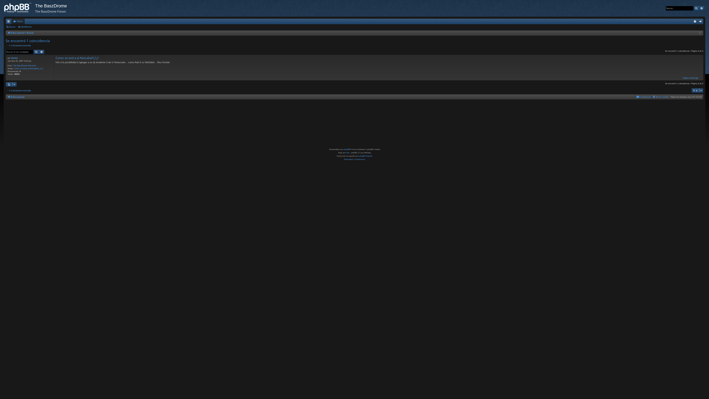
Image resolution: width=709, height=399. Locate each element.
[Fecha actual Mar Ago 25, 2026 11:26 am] (700, 33)
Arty (348, 153)
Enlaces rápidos (9, 22)
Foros (20, 21)
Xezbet (14, 58)
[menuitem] (695, 21)
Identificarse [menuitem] (701, 22)
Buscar (12, 27)
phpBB (347, 149)
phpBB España (365, 156)
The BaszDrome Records (24, 65)
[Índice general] (19, 8)
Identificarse (26, 27)
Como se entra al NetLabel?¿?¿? (28, 68)
